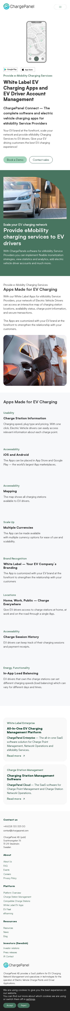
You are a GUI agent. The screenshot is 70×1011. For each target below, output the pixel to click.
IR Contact (8, 956)
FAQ (5, 865)
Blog (5, 936)
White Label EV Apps (13, 905)
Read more (14, 755)
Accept (10, 1005)
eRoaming (8, 913)
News (6, 932)
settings (30, 999)
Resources (8, 928)
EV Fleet (7, 909)
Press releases (10, 952)
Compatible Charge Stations (16, 901)
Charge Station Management (17, 896)
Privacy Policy (9, 878)
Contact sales (41, 159)
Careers (7, 874)
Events (6, 870)
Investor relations (11, 948)
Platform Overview (12, 892)
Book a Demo (15, 159)
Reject (23, 1005)
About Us (7, 861)
